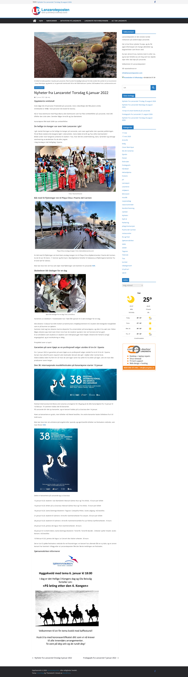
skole (124, 244)
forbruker (125, 162)
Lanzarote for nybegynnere (96, 21)
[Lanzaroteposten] (34, 20)
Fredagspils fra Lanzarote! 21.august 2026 (52, 2)
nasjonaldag (126, 201)
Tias (123, 258)
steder (124, 248)
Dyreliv (124, 154)
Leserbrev (125, 187)
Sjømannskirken (128, 240)
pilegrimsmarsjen (128, 226)
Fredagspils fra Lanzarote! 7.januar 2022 (99, 658)
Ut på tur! (125, 269)
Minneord (125, 194)
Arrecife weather (139, 338)
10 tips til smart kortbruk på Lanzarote (136, 111)
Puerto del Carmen (129, 230)
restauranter (126, 233)
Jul (123, 179)
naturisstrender (128, 205)
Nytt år (124, 219)
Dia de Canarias (128, 151)
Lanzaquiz (125, 183)
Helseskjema (126, 172)
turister (125, 262)
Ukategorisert (39, 87)
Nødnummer (51, 21)
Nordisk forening (128, 208)
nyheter (125, 212)
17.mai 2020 (126, 136)
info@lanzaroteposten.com (132, 73)
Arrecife (125, 140)
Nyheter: (125, 215)
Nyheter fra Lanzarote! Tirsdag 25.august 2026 (139, 101)
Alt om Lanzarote (119, 21)
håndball (125, 169)
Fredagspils (126, 165)
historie (125, 176)
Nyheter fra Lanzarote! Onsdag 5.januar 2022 (53, 658)
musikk (124, 197)
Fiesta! (124, 158)
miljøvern (125, 190)
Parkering (125, 223)
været (124, 273)
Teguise (125, 251)
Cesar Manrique (128, 147)
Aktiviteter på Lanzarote (70, 21)
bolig (124, 144)
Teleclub (125, 255)
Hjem (41, 21)
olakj (48, 97)
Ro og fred (126, 237)
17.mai (124, 133)
